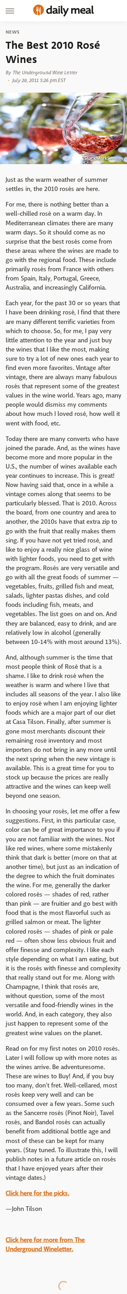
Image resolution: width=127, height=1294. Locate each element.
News (12, 32)
